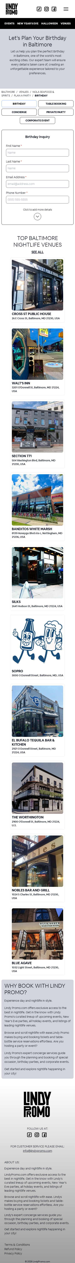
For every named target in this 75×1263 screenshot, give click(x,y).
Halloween (49, 23)
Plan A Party (22, 95)
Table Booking (56, 103)
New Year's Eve (27, 23)
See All (37, 252)
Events (9, 23)
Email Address (16, 177)
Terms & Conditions (17, 1245)
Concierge (19, 112)
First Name (14, 146)
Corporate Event (37, 120)
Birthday (19, 103)
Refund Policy (13, 1249)
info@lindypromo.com (37, 1151)
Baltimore (8, 92)
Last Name (14, 161)
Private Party (56, 112)
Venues (66, 23)
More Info (37, 285)
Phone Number (16, 193)
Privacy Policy (13, 1253)
